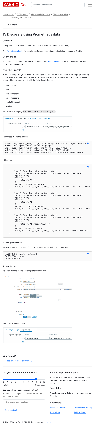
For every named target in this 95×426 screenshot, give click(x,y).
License (47, 422)
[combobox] (58, 4)
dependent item (54, 61)
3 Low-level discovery (40, 14)
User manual (8, 14)
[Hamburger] (90, 4)
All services (55, 412)
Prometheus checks (14, 51)
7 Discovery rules (60, 14)
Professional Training (83, 407)
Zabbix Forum (80, 412)
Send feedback (11, 410)
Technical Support (57, 407)
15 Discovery (22, 14)
